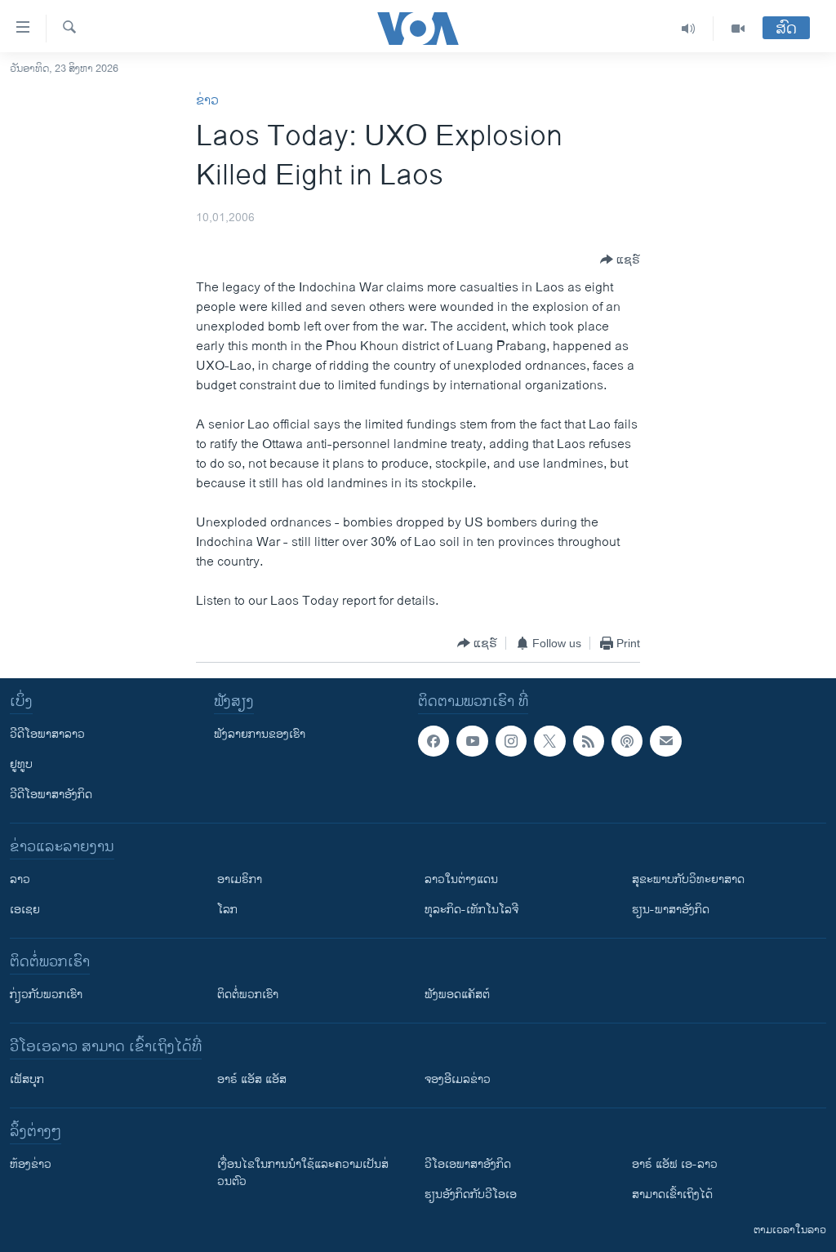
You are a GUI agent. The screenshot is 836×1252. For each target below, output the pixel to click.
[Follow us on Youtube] (471, 741)
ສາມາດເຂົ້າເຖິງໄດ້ (672, 1194)
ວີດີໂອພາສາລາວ (47, 734)
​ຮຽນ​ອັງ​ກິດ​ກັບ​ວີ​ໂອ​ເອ (471, 1194)
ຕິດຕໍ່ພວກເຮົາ (247, 994)
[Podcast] (627, 741)
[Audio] (689, 28)
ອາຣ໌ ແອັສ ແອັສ (252, 1079)
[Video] (738, 28)
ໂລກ (227, 909)
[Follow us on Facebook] (433, 741)
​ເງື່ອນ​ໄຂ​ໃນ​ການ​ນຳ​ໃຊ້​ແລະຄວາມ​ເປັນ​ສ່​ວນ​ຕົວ (303, 1173)
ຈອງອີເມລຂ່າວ (458, 1079)
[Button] (620, 259)
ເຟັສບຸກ (27, 1079)
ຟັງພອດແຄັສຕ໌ (457, 994)
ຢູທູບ (21, 764)
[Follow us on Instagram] (511, 741)
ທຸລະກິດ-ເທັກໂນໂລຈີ (471, 909)
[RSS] (588, 741)
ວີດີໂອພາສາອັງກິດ (51, 794)
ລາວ (20, 879)
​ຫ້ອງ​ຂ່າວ (30, 1164)
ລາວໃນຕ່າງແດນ (461, 879)
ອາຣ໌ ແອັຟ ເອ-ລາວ (675, 1164)
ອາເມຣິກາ (239, 879)
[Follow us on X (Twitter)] (549, 741)
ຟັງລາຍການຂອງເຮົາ (259, 734)
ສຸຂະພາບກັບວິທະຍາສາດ (688, 879)
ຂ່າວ (207, 101)
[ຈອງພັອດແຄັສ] (665, 741)
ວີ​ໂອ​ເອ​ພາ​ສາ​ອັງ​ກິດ (468, 1164)
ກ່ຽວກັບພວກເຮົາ (46, 994)
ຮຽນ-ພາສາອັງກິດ (670, 909)
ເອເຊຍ (25, 909)
